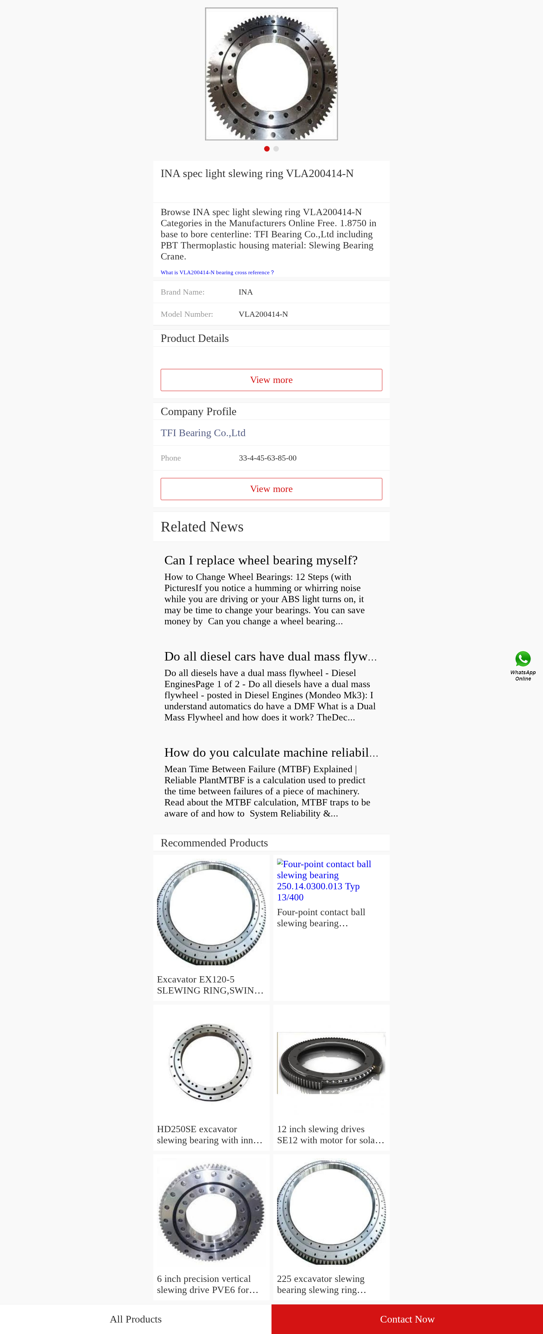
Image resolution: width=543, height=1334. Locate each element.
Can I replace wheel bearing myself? (261, 560)
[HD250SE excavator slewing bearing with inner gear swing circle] (211, 1118)
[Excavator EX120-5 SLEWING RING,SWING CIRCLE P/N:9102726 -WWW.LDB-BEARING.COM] (211, 968)
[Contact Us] (524, 667)
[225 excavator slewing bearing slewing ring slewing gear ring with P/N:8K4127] (331, 1267)
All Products (136, 1319)
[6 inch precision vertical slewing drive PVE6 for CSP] (211, 1267)
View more (271, 379)
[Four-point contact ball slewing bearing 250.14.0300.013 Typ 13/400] (331, 897)
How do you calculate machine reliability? (276, 752)
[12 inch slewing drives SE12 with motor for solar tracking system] (331, 1118)
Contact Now (407, 1319)
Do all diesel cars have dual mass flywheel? (280, 656)
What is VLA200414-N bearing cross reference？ (218, 272)
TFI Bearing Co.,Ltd (203, 432)
